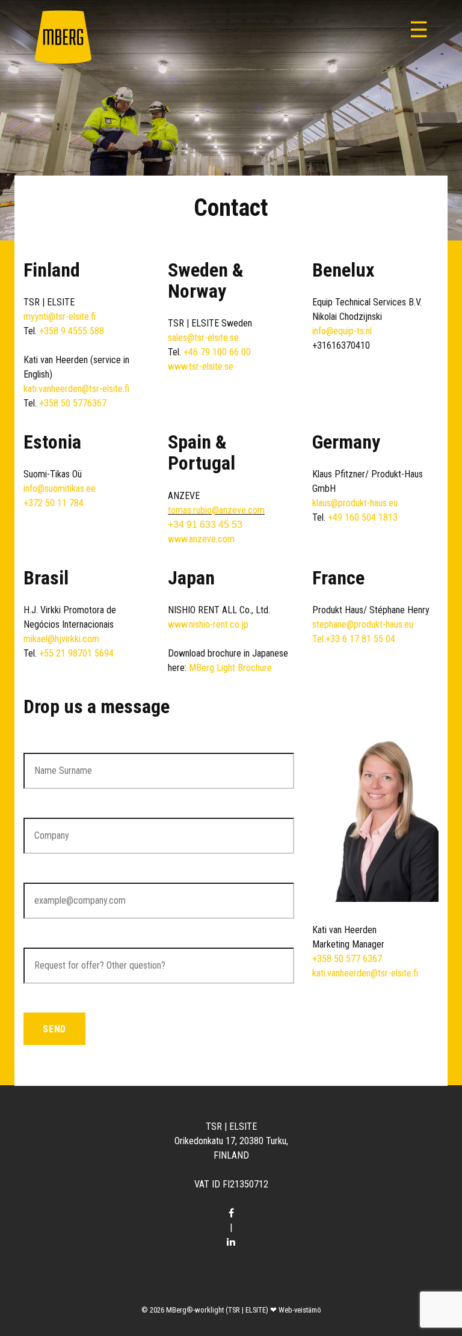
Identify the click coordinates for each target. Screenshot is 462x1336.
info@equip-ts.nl (342, 331)
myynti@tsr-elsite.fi (59, 316)
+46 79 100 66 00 (217, 352)
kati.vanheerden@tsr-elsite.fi (76, 388)
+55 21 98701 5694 (76, 653)
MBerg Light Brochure (230, 667)
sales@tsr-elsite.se (203, 337)
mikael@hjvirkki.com (61, 639)
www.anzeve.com (201, 539)
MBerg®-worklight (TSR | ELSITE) (217, 1309)
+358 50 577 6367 (347, 958)
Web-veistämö (300, 1309)
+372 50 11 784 (53, 503)
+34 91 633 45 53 (205, 524)
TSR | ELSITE (231, 1126)
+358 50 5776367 (72, 403)
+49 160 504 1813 (363, 517)
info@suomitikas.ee (59, 488)
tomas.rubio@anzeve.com (216, 510)
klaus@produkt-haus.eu (355, 503)
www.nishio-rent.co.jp (208, 624)
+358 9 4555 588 (71, 331)
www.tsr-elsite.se (200, 366)
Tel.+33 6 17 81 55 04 (353, 639)
